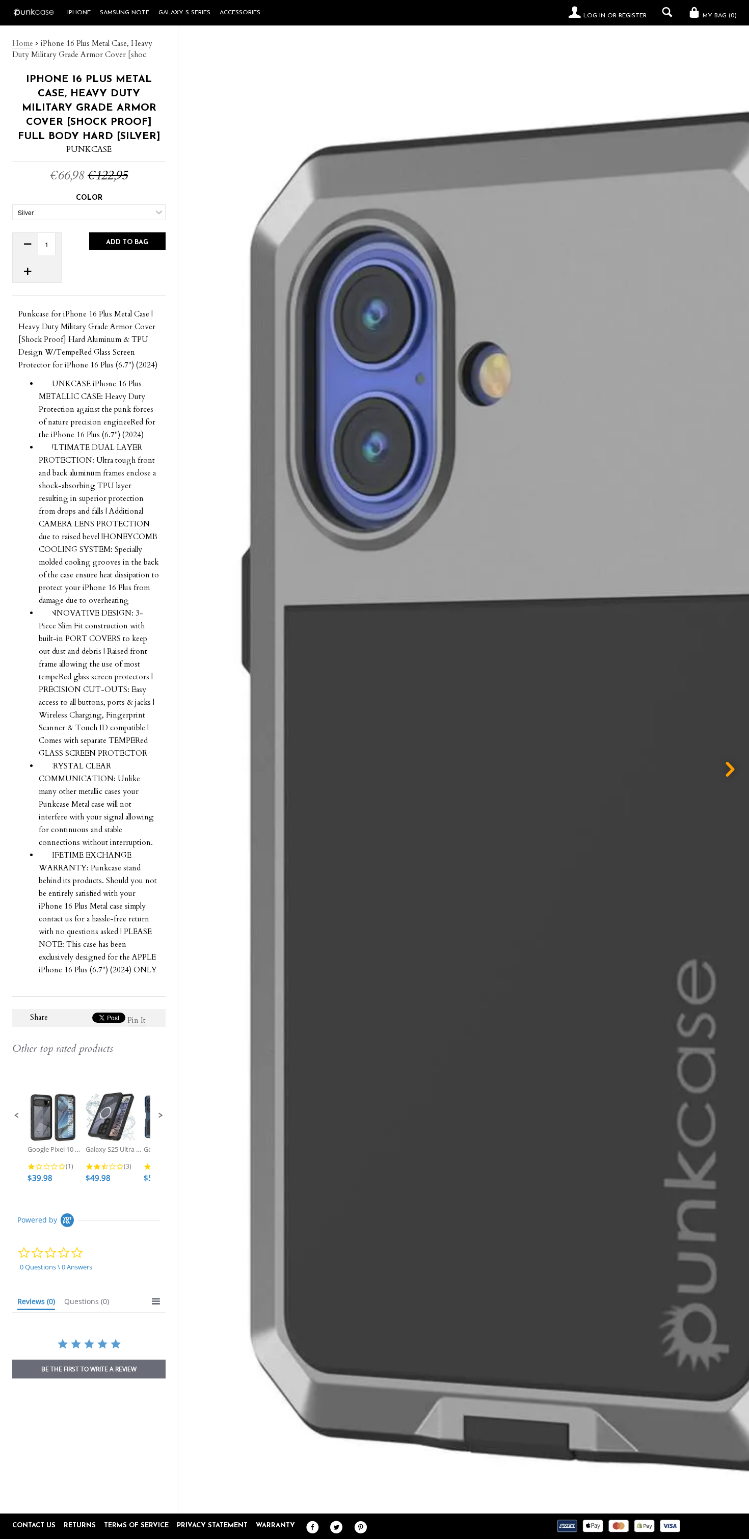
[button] (16, 1115)
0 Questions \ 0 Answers (56, 1266)
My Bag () (719, 16)
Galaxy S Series (184, 13)
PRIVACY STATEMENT (212, 1525)
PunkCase (89, 149)
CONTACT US (34, 1525)
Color (89, 198)
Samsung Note (124, 13)
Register (633, 16)
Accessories (240, 13)
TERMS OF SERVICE (136, 1525)
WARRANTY (275, 1525)
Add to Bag (127, 242)
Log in (594, 16)
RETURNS (80, 1525)
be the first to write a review (89, 1369)
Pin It (136, 1020)
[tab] (36, 1303)
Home (22, 43)
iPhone (79, 13)
